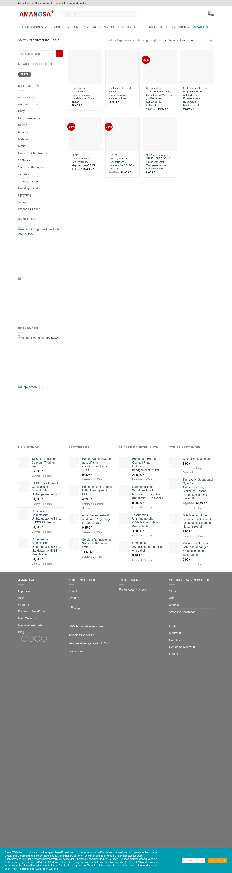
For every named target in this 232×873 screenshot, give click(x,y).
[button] (193, 14)
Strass (173, 591)
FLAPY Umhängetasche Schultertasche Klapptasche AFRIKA (83, 160)
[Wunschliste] (201, 14)
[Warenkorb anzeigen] (211, 14)
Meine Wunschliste (30, 625)
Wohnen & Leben (106, 27)
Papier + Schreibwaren (33, 153)
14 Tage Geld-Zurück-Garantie (68, 2)
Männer (23, 132)
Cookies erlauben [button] (217, 861)
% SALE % (201, 27)
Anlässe (134, 27)
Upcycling (24, 195)
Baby (21, 111)
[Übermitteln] (133, 14)
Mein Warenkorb (28, 618)
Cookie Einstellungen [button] (194, 861)
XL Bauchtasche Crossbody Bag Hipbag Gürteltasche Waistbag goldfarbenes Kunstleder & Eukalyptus (159, 96)
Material (156, 27)
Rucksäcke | (43, 2)
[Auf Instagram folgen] (205, 3)
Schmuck (58, 27)
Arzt (171, 598)
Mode (21, 146)
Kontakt (73, 591)
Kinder (79, 27)
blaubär (174, 605)
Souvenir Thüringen (31, 167)
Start (22, 40)
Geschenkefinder (29, 118)
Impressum (25, 591)
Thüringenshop (28, 181)
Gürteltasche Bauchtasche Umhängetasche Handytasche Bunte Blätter (83, 95)
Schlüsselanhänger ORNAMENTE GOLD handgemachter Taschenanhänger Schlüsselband (158, 162)
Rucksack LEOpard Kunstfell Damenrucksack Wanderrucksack (120, 93)
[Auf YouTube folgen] (212, 3)
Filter (24, 74)
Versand (74, 597)
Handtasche (177, 640)
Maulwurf (175, 633)
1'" (170, 619)
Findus (173, 654)
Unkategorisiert (28, 188)
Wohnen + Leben (29, 209)
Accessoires (32, 27)
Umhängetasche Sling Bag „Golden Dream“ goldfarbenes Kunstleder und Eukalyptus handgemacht (195, 96)
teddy (172, 626)
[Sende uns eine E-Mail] (209, 3)
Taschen (179, 27)
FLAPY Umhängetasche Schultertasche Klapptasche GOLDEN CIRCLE (121, 162)
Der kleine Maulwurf (182, 647)
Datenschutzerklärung (32, 611)
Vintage (23, 202)
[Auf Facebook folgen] (202, 3)
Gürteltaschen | (27, 2)
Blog (21, 632)
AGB (21, 597)
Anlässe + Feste (28, 104)
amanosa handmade (182, 612)
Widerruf (23, 604)
